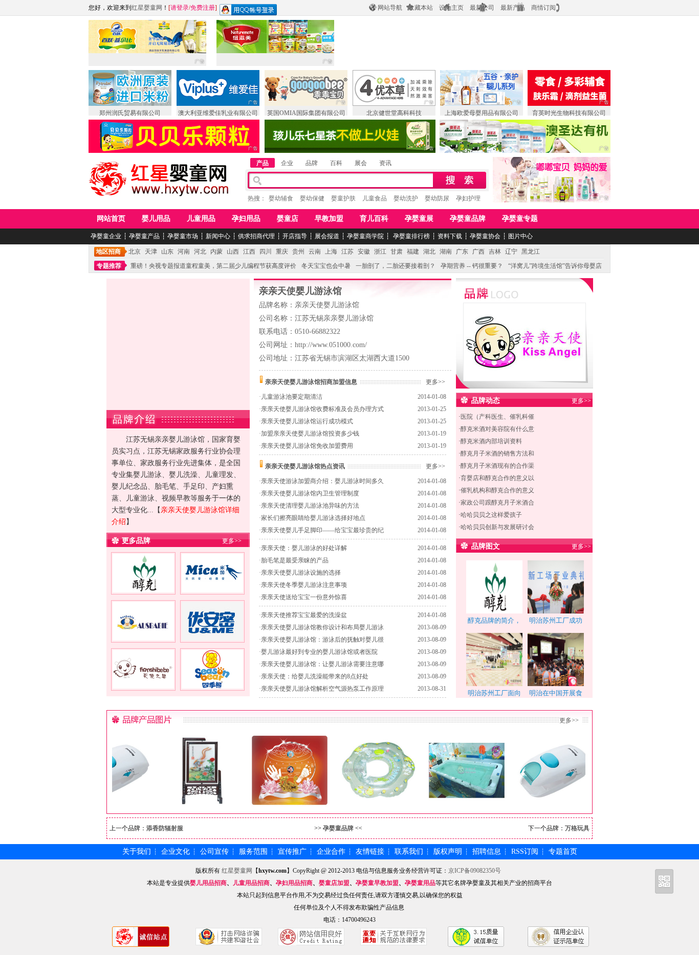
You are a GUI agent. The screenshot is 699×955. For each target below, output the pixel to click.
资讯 (385, 163)
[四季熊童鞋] (212, 682)
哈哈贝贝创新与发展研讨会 (497, 527)
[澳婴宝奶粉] (143, 634)
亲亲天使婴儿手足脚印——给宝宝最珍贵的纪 (322, 530)
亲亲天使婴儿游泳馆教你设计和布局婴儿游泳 (322, 627)
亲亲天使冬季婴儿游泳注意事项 (304, 584)
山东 (167, 251)
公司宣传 (214, 851)
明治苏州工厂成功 (555, 620)
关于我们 (136, 851)
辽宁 (511, 251)
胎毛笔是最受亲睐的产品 (295, 560)
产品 (262, 163)
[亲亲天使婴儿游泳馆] (524, 374)
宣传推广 (292, 851)
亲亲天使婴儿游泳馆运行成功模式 (307, 421)
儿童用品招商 (251, 882)
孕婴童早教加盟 (377, 882)
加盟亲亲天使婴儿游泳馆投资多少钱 (310, 433)
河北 (200, 251)
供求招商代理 (256, 236)
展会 (361, 163)
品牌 (311, 163)
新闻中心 (218, 236)
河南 (184, 251)
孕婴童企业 (106, 236)
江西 (249, 251)
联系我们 (409, 851)
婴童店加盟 (334, 882)
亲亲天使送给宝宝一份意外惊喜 (304, 597)
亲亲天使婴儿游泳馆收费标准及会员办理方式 (322, 409)
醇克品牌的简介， (494, 620)
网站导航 (390, 7)
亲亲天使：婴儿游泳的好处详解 (304, 548)
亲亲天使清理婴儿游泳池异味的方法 (310, 505)
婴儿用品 (156, 218)
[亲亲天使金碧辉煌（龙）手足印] (276, 802)
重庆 (282, 251)
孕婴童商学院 (365, 236)
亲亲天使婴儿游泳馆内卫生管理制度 (310, 493)
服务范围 (253, 851)
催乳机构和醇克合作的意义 (497, 490)
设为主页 (451, 7)
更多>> (232, 540)
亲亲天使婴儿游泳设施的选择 (301, 572)
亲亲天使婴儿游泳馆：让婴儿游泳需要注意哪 (322, 664)
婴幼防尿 (437, 198)
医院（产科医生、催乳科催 (497, 416)
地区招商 (108, 251)
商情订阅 (543, 7)
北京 (134, 251)
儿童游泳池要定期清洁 (291, 396)
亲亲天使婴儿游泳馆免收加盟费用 (307, 445)
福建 (413, 251)
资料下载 (450, 236)
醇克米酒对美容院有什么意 (497, 429)
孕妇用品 (246, 218)
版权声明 (447, 851)
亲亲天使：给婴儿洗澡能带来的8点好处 (314, 676)
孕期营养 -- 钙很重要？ (472, 265)
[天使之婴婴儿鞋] (143, 682)
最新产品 (512, 7)
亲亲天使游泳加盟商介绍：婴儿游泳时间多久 (322, 481)
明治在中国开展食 (555, 693)
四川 (265, 251)
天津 (151, 251)
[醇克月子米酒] (143, 586)
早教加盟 (329, 218)
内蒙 (216, 251)
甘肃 (396, 251)
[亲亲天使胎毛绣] (187, 802)
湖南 (446, 251)
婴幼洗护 (406, 198)
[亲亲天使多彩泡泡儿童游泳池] (453, 802)
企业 (287, 163)
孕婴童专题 (520, 218)
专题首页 (563, 851)
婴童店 (287, 218)
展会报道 (327, 236)
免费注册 (202, 7)
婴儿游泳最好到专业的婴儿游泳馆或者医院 (319, 651)
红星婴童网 (147, 7)
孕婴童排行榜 (410, 236)
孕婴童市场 (182, 236)
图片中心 (520, 236)
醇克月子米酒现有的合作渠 (497, 465)
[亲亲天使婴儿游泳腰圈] (364, 802)
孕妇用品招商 (294, 882)
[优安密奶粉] (212, 634)
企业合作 (331, 851)
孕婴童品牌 (468, 218)
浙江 (380, 251)
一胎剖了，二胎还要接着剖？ (395, 265)
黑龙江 (530, 251)
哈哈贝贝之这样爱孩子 (491, 514)
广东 (462, 251)
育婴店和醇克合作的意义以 (497, 478)
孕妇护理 (468, 198)
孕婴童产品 (144, 236)
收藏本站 (420, 7)
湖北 (429, 251)
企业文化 (175, 851)
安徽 (364, 251)
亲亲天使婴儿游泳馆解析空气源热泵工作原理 (322, 688)
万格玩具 (577, 828)
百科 (336, 163)
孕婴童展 (419, 218)
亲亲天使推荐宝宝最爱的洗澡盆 (304, 615)
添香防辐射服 (164, 828)
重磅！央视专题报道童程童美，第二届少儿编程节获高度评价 (213, 265)
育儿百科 (374, 218)
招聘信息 (486, 851)
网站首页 (111, 218)
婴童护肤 (343, 198)
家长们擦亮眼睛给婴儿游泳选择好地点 (313, 517)
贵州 (298, 251)
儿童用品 (201, 218)
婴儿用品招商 (208, 882)
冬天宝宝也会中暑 (326, 265)
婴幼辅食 (281, 198)
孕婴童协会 (485, 236)
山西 (233, 251)
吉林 (495, 251)
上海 (331, 251)
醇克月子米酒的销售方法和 (497, 453)
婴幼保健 (312, 198)
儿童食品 (374, 198)
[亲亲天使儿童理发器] (541, 802)
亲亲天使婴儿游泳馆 (300, 291)
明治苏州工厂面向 (494, 693)
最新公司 (482, 7)
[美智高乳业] (212, 586)
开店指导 (294, 236)
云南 (315, 251)
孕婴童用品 (420, 882)
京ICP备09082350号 (474, 870)
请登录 (179, 7)
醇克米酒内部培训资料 (491, 441)
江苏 (347, 251)
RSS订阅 (524, 851)
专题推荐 (109, 265)
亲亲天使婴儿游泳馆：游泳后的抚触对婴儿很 (322, 639)
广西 (478, 251)
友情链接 (370, 851)
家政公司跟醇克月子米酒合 (497, 502)
